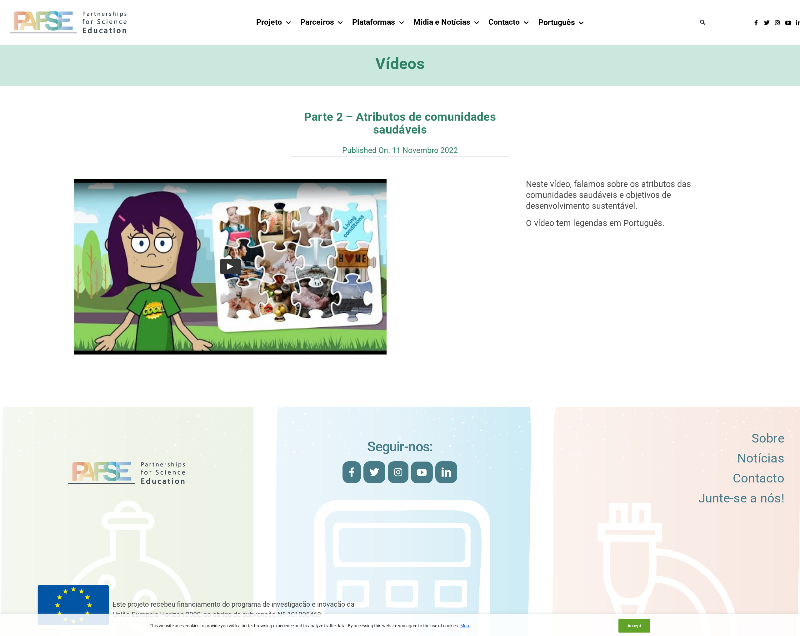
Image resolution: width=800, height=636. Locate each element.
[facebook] (756, 22)
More (465, 625)
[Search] (702, 22)
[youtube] (788, 23)
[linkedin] (446, 472)
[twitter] (767, 22)
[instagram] (777, 22)
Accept (634, 625)
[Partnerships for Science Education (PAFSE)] (68, 12)
